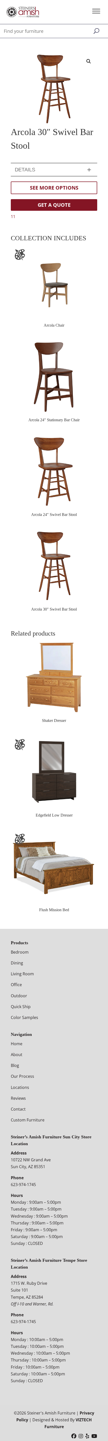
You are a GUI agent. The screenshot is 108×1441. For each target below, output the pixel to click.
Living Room (22, 974)
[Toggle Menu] (96, 11)
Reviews (18, 1098)
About (16, 1054)
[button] (88, 61)
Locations (20, 1087)
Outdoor (19, 996)
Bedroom (20, 952)
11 (13, 216)
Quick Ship (21, 1006)
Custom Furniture (27, 1120)
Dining (17, 963)
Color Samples (24, 1017)
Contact (18, 1109)
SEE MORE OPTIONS (54, 187)
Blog (15, 1065)
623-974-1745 (23, 1184)
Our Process (22, 1076)
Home (16, 1043)
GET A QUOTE (54, 204)
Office (16, 984)
